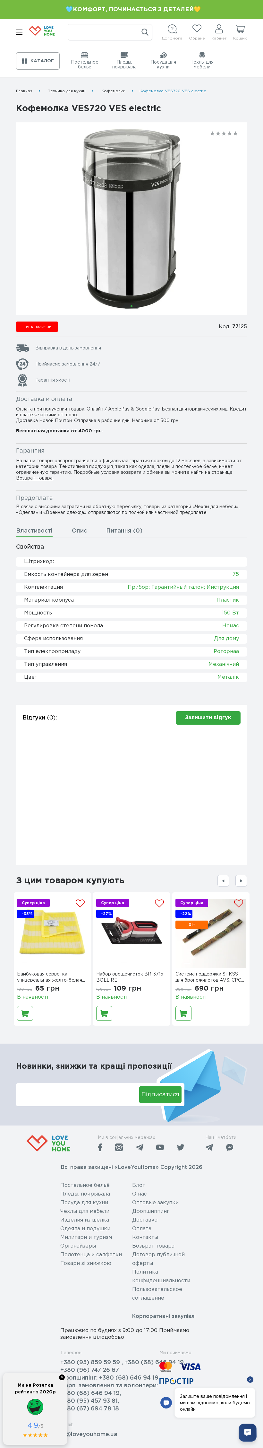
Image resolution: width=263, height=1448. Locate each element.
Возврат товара (34, 478)
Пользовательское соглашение (157, 1294)
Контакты (145, 1237)
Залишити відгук (208, 717)
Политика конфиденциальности (161, 1276)
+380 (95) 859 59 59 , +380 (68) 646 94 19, (122, 1362)
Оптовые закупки (155, 1202)
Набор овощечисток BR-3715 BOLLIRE (129, 977)
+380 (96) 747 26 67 (89, 1370)
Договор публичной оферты (158, 1259)
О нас (139, 1194)
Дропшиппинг (150, 1211)
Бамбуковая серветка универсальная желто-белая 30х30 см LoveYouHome (49, 978)
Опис (79, 531)
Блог (138, 1185)
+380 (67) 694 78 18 (89, 1408)
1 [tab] (131, 306)
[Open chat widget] (248, 1433)
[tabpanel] (131, 218)
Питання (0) (124, 531)
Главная (24, 91)
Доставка (144, 1220)
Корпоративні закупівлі (164, 1316)
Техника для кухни (67, 91)
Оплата (141, 1228)
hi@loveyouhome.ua (88, 1434)
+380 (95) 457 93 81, (89, 1401)
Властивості (34, 531)
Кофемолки (113, 91)
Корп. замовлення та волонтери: (109, 1385)
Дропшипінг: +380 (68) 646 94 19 (109, 1378)
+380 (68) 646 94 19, (90, 1393)
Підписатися (160, 1094)
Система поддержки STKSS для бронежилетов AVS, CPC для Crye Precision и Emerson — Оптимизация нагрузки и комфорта (210, 978)
